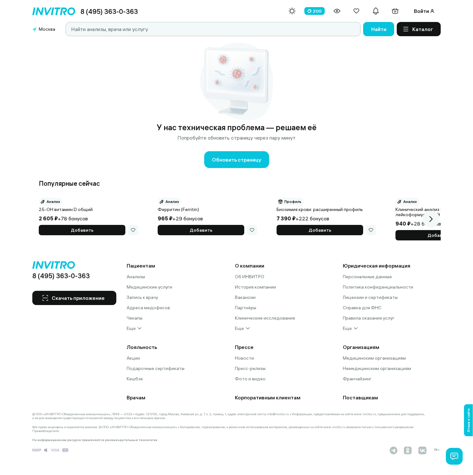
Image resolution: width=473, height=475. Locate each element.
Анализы (136, 277)
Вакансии (245, 297)
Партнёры (245, 308)
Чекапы (134, 318)
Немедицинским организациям (377, 368)
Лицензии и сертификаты (370, 297)
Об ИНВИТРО (249, 277)
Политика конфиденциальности (378, 287)
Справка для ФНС (362, 308)
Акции (133, 358)
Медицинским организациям (374, 358)
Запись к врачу (142, 297)
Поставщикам (360, 397)
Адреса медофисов (148, 308)
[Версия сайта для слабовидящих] (337, 11)
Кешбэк (135, 379)
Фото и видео (250, 379)
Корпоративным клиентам (267, 397)
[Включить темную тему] (292, 11)
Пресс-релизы (250, 368)
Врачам (136, 397)
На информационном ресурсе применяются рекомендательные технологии (94, 440)
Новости (244, 358)
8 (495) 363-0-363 (109, 11)
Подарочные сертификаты (155, 368)
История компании (255, 287)
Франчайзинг (357, 379)
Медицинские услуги (149, 287)
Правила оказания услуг (368, 318)
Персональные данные (367, 277)
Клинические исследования (265, 318)
